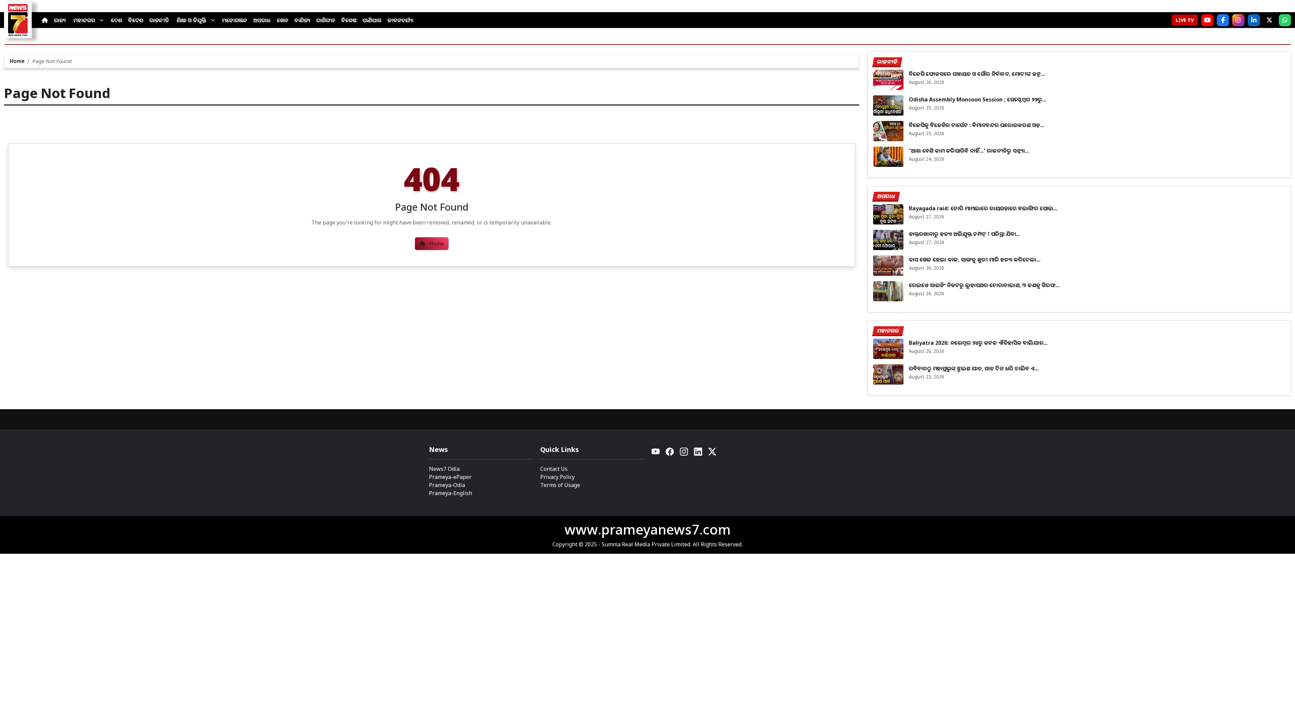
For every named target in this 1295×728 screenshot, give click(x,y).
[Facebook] (1223, 20)
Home (17, 61)
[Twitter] (712, 453)
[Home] (45, 20)
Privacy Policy (557, 477)
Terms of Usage (560, 485)
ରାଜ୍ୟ (60, 20)
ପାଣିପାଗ (372, 20)
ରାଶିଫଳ (325, 20)
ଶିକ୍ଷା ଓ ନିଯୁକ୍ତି (191, 20)
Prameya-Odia (447, 485)
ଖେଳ (282, 20)
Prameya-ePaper (450, 477)
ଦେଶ (116, 20)
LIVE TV (1185, 20)
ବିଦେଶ (135, 20)
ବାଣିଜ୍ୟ (302, 20)
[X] (1269, 20)
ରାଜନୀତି (159, 20)
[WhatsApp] (1285, 20)
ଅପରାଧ (262, 20)
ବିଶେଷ (348, 20)
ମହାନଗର (84, 20)
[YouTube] (656, 453)
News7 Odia (444, 469)
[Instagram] (1238, 20)
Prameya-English (450, 493)
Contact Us (554, 469)
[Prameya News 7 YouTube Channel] (1207, 20)
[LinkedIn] (1254, 20)
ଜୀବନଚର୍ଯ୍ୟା (400, 20)
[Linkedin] (698, 453)
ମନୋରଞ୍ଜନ (234, 20)
